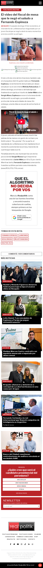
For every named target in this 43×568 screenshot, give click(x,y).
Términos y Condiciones (24, 536)
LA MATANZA (23, 235)
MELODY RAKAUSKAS (21, 239)
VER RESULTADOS (21, 493)
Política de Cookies (26, 534)
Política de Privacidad (10, 534)
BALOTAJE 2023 (7, 243)
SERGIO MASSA (7, 239)
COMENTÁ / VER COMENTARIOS (21, 254)
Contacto (31, 539)
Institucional (22, 539)
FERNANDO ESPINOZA (9, 235)
